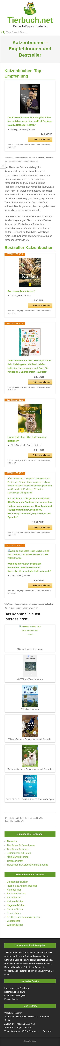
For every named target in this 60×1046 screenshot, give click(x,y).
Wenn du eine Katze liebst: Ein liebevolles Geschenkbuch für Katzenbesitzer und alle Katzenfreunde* (29, 567)
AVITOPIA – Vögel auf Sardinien (19, 1024)
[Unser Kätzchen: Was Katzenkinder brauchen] (30, 418)
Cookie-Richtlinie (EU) (14, 995)
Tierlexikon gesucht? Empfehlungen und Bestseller (28, 1031)
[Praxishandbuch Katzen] (30, 272)
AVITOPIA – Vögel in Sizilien (17, 1027)
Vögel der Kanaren (13, 1013)
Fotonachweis (11, 999)
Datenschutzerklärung (14, 992)
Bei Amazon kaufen (42, 139)
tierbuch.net (31, 1041)
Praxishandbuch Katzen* (21, 291)
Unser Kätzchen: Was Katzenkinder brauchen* (27, 439)
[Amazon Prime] (48, 300)
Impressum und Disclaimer (17, 988)
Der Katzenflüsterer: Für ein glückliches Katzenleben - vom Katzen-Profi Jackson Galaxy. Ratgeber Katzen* (30, 121)
